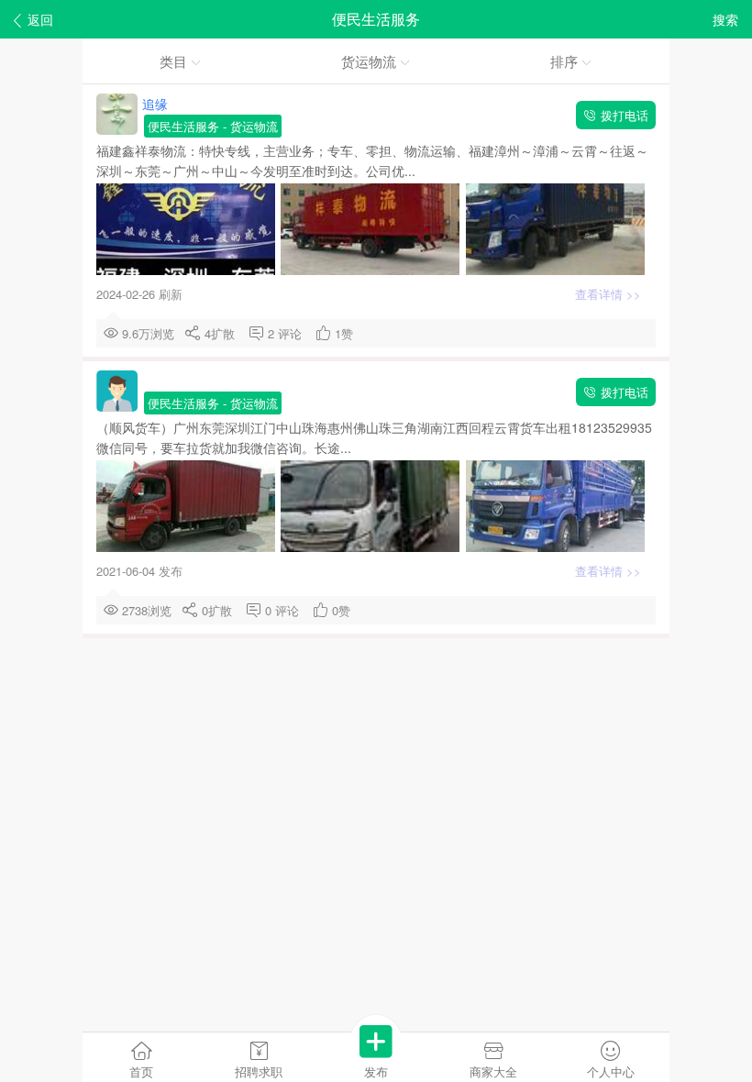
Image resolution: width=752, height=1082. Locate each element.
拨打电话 (622, 115)
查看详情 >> (610, 294)
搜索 (725, 19)
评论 (293, 333)
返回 (40, 19)
